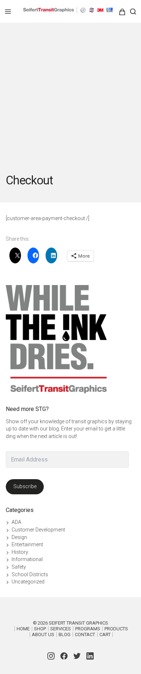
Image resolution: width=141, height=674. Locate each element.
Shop (40, 628)
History (20, 552)
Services (60, 628)
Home (23, 628)
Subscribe (25, 486)
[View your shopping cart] (126, 12)
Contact (85, 634)
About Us (43, 634)
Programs (87, 628)
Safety (19, 567)
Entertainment (27, 544)
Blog (64, 634)
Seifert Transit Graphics (78, 623)
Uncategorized (28, 582)
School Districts (30, 574)
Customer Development (38, 530)
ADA (16, 522)
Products (116, 628)
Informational (27, 559)
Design (19, 537)
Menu (8, 11)
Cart (105, 634)
